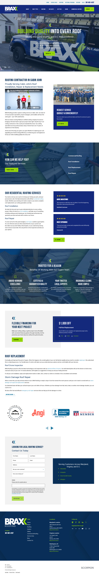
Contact (88, 9)
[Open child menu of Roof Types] (39, 9)
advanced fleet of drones (54, 368)
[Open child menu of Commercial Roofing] (82, 9)
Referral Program (69, 2)
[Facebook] (76, 522)
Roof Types (35, 9)
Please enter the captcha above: (19, 482)
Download (76, 336)
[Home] (11, 9)
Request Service (10, 170)
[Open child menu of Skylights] (55, 9)
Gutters (59, 9)
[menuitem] (6, 572)
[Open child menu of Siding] (69, 9)
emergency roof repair (28, 390)
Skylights (51, 9)
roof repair (29, 221)
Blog (83, 2)
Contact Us (48, 53)
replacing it (82, 360)
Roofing (43, 9)
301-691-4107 (90, 2)
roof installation (24, 211)
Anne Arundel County (65, 476)
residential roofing (38, 199)
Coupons (61, 2)
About (27, 9)
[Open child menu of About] (30, 9)
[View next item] (52, 428)
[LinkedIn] (82, 522)
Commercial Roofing (76, 9)
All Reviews (57, 239)
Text (62, 336)
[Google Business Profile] (72, 522)
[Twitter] (86, 522)
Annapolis (63, 472)
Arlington (62, 479)
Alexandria (63, 468)
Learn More (16, 339)
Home (47, 2)
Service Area (54, 2)
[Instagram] (79, 522)
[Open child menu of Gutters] (62, 9)
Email (68, 336)
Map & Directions (54, 530)
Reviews (78, 2)
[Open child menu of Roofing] (46, 9)
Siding (66, 9)
